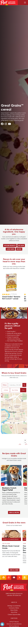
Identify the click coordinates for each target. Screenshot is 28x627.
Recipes (19, 249)
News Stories (14, 610)
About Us (14, 602)
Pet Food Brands (14, 626)
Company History (14, 608)
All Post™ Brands (14, 621)
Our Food (14, 618)
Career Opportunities (14, 614)
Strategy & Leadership (14, 606)
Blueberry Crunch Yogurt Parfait (9, 489)
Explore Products (10, 245)
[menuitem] (14, 608)
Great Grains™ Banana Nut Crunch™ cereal (11, 298)
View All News (14, 570)
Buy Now (21, 245)
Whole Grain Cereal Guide (10, 547)
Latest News (10, 249)
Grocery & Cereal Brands (14, 624)
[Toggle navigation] (25, 2)
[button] (2, 624)
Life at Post (14, 612)
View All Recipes (14, 512)
